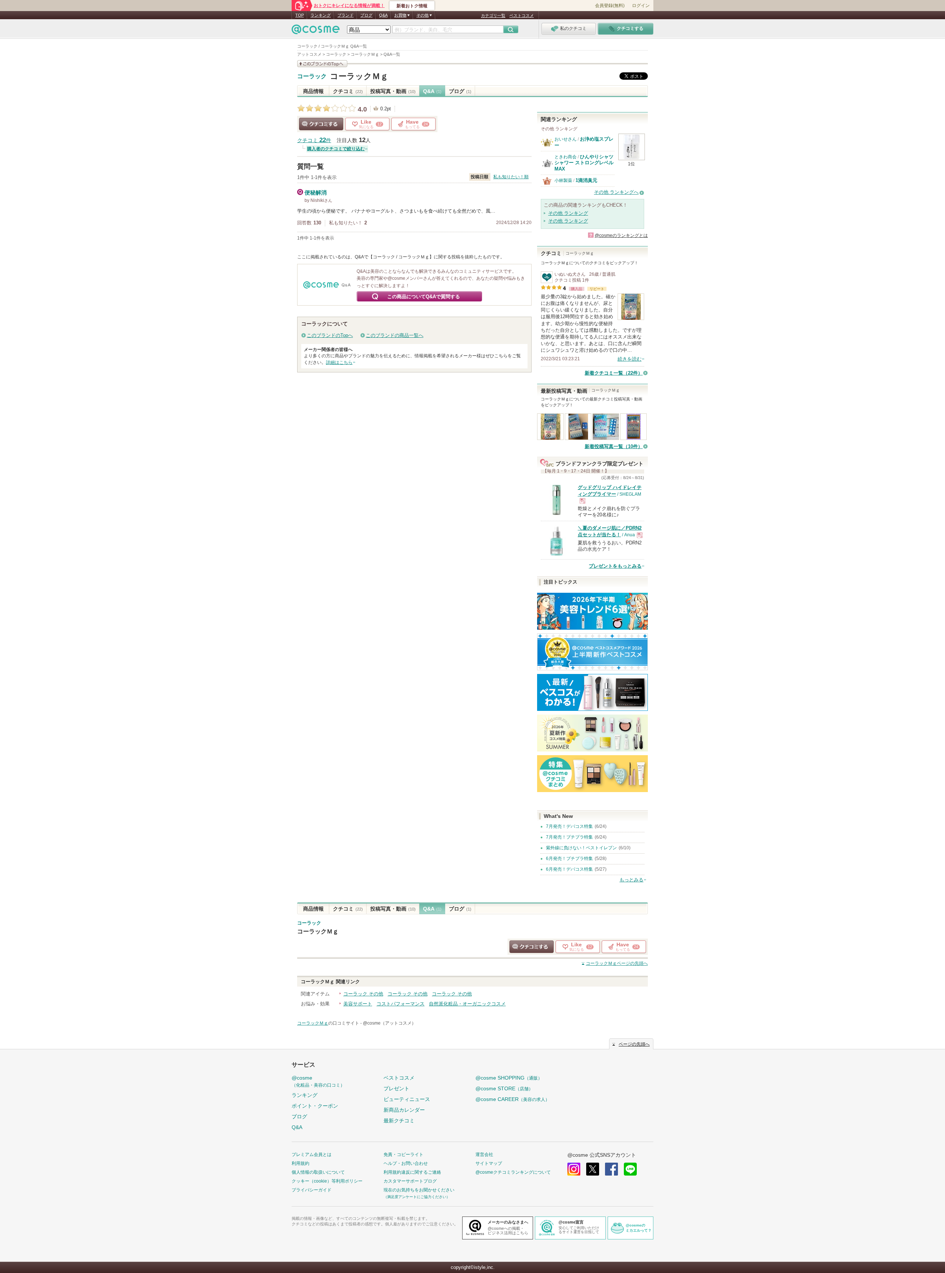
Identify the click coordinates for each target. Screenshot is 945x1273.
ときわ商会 (565, 156)
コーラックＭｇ (359, 76)
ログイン (641, 5)
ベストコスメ (521, 15)
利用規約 (300, 1163)
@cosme (318, 1081)
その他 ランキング (568, 213)
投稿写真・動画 (393, 91)
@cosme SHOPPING (508, 1078)
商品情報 (313, 91)
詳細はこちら (339, 362)
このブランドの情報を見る (322, 63)
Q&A (383, 15)
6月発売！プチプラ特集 (569, 858)
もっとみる (631, 880)
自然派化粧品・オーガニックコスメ (467, 1004)
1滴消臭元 (586, 180)
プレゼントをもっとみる (615, 566)
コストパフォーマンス (401, 1004)
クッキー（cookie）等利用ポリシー (327, 1181)
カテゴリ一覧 (493, 15)
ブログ (366, 15)
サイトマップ (488, 1163)
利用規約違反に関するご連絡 (412, 1172)
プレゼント (396, 1088)
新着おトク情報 (411, 5)
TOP (299, 15)
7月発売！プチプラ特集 (569, 837)
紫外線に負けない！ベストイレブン (581, 847)
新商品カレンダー (404, 1110)
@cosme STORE (504, 1088)
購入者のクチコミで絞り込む (336, 148)
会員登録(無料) (610, 5)
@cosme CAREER (512, 1099)
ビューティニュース (407, 1099)
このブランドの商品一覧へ (394, 335)
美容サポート (357, 1004)
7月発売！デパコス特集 (569, 826)
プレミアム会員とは (311, 1154)
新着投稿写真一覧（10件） (614, 446)
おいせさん (565, 139)
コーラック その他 (363, 994)
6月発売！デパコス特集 (569, 869)
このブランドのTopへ (330, 335)
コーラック (312, 76)
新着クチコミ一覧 (614, 373)
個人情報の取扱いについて (318, 1172)
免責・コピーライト (403, 1154)
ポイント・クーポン (315, 1106)
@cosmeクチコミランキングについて (513, 1172)
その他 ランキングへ (616, 192)
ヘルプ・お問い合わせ (406, 1163)
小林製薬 (563, 180)
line (630, 1169)
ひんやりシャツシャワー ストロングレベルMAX (584, 163)
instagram (573, 1169)
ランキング (320, 15)
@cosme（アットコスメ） (389, 1023)
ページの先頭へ (617, 963)
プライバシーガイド (311, 1190)
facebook (611, 1169)
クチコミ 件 (314, 140)
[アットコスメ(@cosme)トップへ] (316, 31)
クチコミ (348, 91)
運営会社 (484, 1154)
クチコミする (321, 124)
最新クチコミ (399, 1121)
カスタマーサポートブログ (410, 1181)
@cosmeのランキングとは (621, 235)
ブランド (345, 15)
